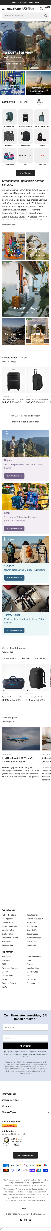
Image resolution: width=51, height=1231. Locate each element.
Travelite (23, 213)
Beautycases (32, 934)
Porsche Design (9, 983)
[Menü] (21, 1138)
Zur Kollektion (13, 64)
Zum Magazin (8, 721)
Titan (15, 213)
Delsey (22, 216)
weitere (33, 216)
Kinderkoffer (32, 930)
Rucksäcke (40, 658)
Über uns (6, 1106)
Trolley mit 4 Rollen (10, 938)
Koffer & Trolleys (9, 361)
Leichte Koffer (8, 922)
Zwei (29, 960)
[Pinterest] (30, 1220)
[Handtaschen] (37, 331)
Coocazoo (31, 983)
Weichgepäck (8, 930)
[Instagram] (25, 1220)
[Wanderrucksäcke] (37, 246)
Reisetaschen (32, 915)
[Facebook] (21, 1220)
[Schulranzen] (13, 246)
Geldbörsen (32, 941)
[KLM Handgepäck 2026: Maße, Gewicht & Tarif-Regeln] (21, 738)
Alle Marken (25, 173)
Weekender (32, 945)
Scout (29, 975)
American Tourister (10, 968)
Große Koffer (7, 934)
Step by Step (32, 972)
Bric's (31, 213)
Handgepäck (7, 919)
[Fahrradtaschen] (13, 331)
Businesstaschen (34, 938)
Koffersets (6, 941)
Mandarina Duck (34, 956)
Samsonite (7, 213)
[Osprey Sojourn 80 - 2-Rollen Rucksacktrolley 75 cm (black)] (37, 380)
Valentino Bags (33, 968)
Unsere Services (10, 1100)
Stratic (5, 979)
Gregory (5, 694)
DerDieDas (31, 979)
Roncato (14, 216)
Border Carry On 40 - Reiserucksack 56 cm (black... (37, 697)
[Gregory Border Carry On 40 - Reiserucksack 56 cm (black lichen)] (37, 677)
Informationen (9, 1093)
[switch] (16, 1144)
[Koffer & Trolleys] (25, 289)
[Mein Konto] (41, 8)
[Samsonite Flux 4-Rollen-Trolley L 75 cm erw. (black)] (13, 380)
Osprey (29, 396)
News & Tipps (9, 1112)
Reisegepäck (7, 652)
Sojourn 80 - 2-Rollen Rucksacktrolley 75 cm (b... (37, 399)
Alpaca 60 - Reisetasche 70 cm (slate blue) (13, 697)
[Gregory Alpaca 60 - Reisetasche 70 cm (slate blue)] (13, 677)
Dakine (30, 964)
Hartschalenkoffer (10, 926)
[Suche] (45, 15)
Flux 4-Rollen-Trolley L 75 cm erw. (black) (13, 399)
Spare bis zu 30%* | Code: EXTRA (25, 2)
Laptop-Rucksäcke (35, 919)
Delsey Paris (7, 975)
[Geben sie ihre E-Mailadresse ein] (25, 1046)
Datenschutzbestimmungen (18, 1071)
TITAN (4, 964)
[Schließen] (1, 1229)
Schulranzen (32, 926)
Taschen (25, 658)
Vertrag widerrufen (25, 1155)
